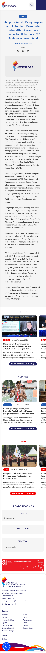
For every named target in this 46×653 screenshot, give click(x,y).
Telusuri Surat (28, 628)
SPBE (25, 614)
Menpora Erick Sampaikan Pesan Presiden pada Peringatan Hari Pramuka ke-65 (18, 476)
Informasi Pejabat (8, 620)
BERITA (23, 16)
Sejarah (4, 622)
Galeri (25, 622)
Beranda (5, 614)
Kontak (4, 639)
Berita (7, 340)
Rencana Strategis (8, 628)
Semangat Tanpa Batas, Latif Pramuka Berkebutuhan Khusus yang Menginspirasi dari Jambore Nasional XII (18, 412)
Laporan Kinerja (7, 625)
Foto (6, 470)
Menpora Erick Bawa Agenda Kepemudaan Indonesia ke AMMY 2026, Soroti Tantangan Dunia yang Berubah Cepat (18, 347)
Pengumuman (27, 620)
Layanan (26, 625)
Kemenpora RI (10, 547)
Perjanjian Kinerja (8, 631)
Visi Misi (4, 617)
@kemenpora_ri (10, 518)
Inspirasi (7, 405)
